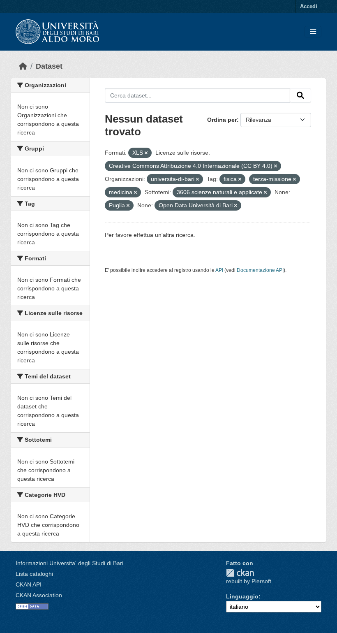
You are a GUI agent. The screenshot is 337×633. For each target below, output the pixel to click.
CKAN (240, 572)
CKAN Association (39, 595)
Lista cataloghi (34, 573)
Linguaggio (242, 596)
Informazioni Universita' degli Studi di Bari (69, 563)
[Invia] (300, 95)
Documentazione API (260, 270)
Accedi (308, 6)
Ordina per (222, 119)
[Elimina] (146, 153)
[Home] (23, 66)
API (219, 270)
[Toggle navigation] (313, 32)
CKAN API (29, 584)
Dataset (49, 66)
